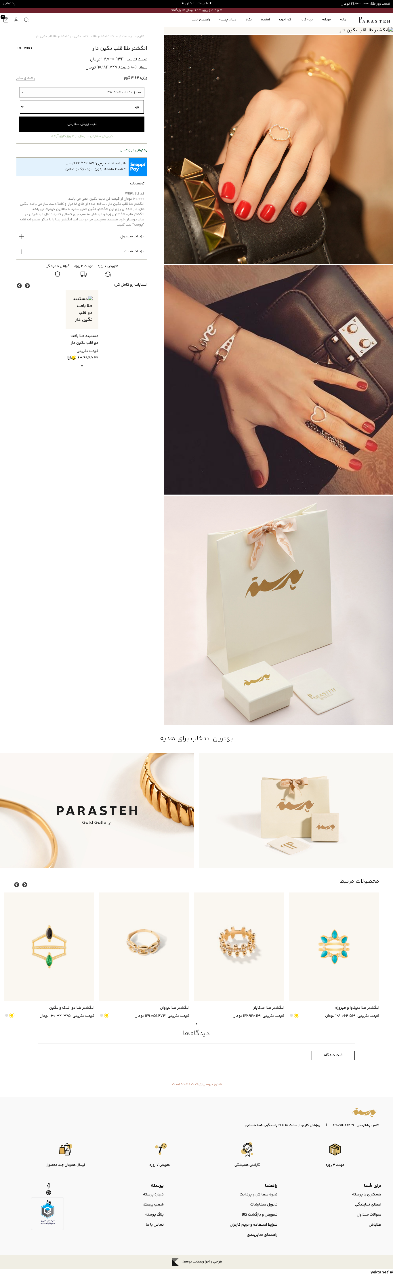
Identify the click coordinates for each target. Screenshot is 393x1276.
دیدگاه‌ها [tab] (196, 1033)
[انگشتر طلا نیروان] (144, 946)
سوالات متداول (369, 1215)
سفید (68, 357)
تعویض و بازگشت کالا (259, 1215)
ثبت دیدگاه (333, 1055)
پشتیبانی (9, 3)
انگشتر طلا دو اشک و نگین (71, 1008)
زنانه (343, 19)
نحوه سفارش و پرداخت (258, 1194)
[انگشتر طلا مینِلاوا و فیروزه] (334, 946)
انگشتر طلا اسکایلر (268, 1008)
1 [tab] (82, 366)
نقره (249, 19)
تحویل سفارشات (263, 1204)
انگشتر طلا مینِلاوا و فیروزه (357, 1008)
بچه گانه (306, 19)
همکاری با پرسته (366, 1194)
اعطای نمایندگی (368, 1204)
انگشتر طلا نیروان (174, 1008)
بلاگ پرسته (154, 1215)
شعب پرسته (153, 1204)
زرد (73, 357)
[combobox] (81, 92)
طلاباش (375, 1225)
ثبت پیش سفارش (82, 124)
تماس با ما (155, 1225)
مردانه (326, 19)
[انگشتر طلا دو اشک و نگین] (49, 946)
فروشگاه (115, 36)
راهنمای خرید (201, 19)
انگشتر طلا (100, 36)
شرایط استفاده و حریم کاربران (253, 1225)
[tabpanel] (82, 326)
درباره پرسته (153, 1194)
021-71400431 (343, 1125)
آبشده (265, 19)
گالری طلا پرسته (134, 36)
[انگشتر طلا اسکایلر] (239, 946)
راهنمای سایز (25, 78)
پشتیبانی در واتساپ (133, 150)
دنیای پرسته (227, 19)
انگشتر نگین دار (80, 36)
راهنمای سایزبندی (262, 1235)
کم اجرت (285, 19)
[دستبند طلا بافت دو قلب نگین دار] (82, 309)
